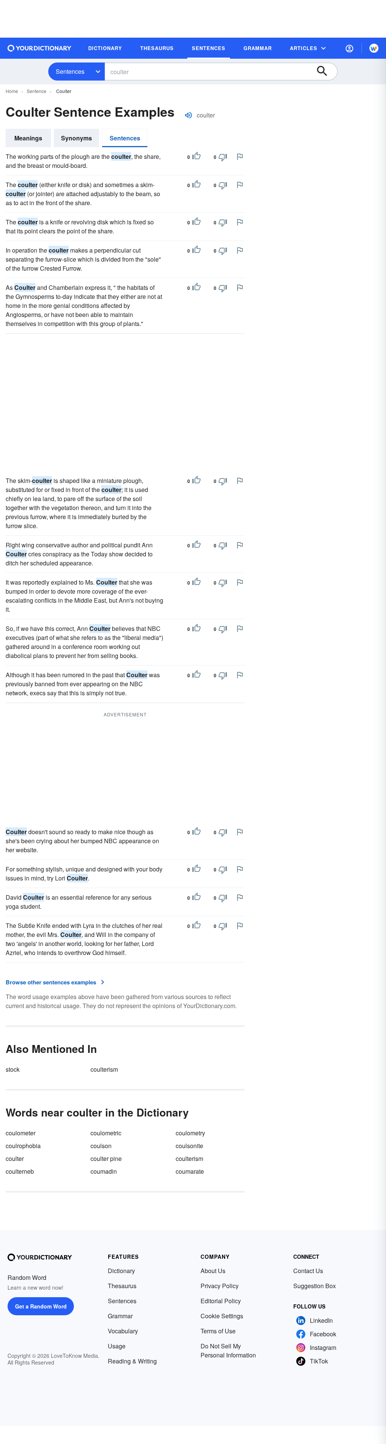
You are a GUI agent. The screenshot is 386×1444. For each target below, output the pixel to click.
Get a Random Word (41, 1306)
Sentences (70, 71)
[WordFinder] (373, 48)
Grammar (120, 1315)
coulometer (20, 1133)
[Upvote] (196, 157)
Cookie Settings (222, 1315)
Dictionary (121, 1270)
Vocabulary (123, 1331)
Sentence (36, 91)
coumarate (190, 1171)
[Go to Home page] (40, 48)
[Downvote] (222, 157)
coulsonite (189, 1145)
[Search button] (325, 71)
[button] (349, 48)
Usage (117, 1346)
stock (13, 1069)
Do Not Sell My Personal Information (228, 1350)
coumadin (103, 1171)
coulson (101, 1145)
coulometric (105, 1133)
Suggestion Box (314, 1285)
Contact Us (308, 1270)
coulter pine (106, 1158)
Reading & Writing (132, 1361)
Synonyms (76, 138)
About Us (213, 1270)
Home (12, 91)
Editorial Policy (221, 1300)
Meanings (28, 138)
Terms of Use (218, 1331)
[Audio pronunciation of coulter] (188, 115)
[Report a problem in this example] (239, 156)
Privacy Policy (220, 1285)
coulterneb (20, 1171)
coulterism (104, 1069)
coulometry (190, 1133)
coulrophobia (23, 1145)
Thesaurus (122, 1285)
